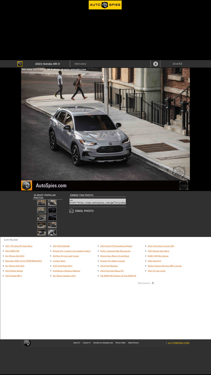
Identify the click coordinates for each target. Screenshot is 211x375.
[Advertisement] (105, 35)
